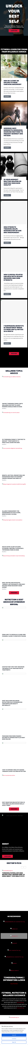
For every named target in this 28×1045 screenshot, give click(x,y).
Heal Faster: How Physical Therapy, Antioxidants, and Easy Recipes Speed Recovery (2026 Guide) (13, 585)
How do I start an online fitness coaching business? (13, 82)
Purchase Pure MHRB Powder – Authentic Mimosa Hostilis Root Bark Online (13, 737)
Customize (14, 1038)
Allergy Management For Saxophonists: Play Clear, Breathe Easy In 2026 (11, 512)
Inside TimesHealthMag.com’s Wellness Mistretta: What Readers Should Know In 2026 (12, 405)
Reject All (14, 1042)
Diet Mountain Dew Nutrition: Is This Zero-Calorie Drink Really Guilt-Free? (13, 804)
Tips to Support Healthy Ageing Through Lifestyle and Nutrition (14, 770)
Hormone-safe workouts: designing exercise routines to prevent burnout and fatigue (13, 132)
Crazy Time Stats (14, 984)
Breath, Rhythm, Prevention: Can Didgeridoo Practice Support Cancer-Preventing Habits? (13, 477)
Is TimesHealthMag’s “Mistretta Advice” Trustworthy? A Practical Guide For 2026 (13, 441)
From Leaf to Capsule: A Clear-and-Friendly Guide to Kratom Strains (14, 635)
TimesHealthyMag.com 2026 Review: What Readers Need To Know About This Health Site (13, 874)
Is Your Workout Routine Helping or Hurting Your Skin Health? (12, 182)
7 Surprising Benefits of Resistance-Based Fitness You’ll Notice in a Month (14, 328)
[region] (14, 1034)
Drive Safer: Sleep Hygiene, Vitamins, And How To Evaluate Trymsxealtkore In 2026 (12, 548)
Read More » (4, 408)
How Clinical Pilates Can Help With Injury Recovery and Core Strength (13, 277)
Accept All (14, 1035)
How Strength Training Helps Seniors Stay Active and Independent (12, 230)
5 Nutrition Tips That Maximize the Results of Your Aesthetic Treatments (13, 668)
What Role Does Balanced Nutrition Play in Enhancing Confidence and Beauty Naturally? (12, 703)
